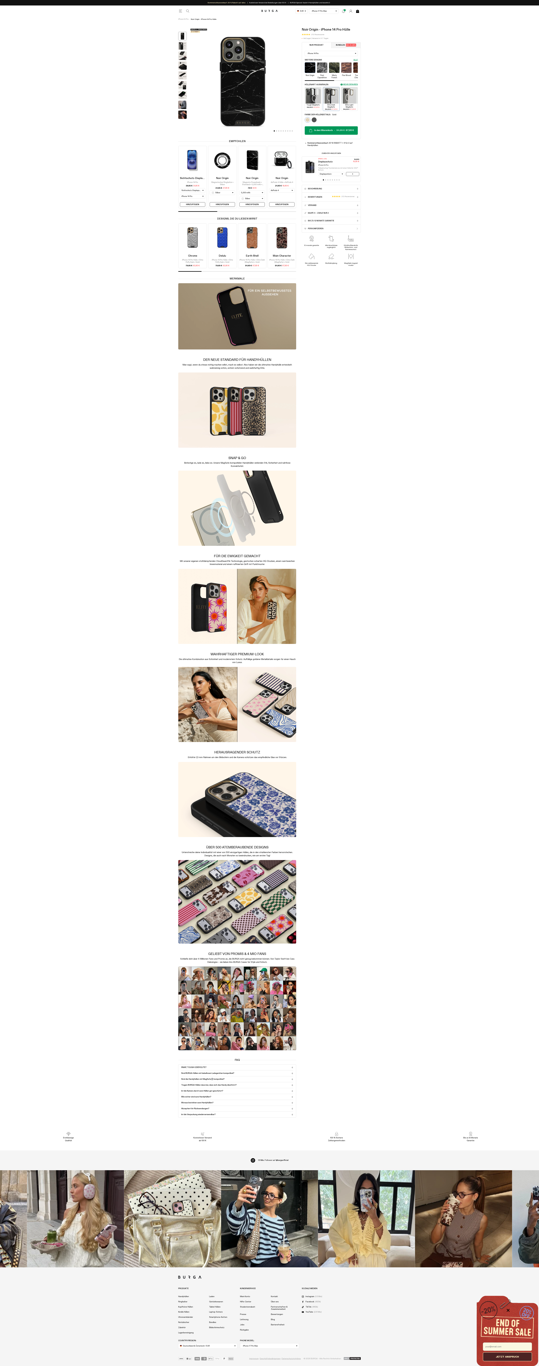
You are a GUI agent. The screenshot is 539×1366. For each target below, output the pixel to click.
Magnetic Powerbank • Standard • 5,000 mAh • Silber (252, 183)
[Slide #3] (281, 131)
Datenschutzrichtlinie (291, 1359)
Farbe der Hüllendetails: (320, 115)
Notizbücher (183, 1322)
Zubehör (182, 1328)
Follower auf (273, 1160)
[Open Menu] (180, 11)
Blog (273, 1320)
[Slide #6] (287, 131)
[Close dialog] (508, 1310)
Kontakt (274, 1297)
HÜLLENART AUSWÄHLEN (316, 85)
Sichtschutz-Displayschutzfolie (198, 178)
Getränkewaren (216, 1302)
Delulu (222, 256)
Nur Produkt (317, 45)
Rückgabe (244, 1330)
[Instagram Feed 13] (75, 1218)
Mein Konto (245, 1297)
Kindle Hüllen (183, 1312)
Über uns (275, 1302)
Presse (243, 1314)
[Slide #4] (283, 131)
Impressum (254, 1359)
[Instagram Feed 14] (172, 1218)
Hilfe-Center (245, 1302)
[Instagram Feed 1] (269, 1218)
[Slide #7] (290, 131)
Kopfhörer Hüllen (185, 1307)
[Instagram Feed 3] (463, 1218)
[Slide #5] (285, 131)
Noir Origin (222, 178)
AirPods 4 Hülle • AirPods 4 (282, 182)
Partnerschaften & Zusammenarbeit (279, 1308)
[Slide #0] (274, 131)
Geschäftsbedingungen (270, 1359)
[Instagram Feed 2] (366, 1218)
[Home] (269, 11)
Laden (211, 1297)
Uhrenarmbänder (185, 1317)
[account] (351, 11)
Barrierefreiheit (278, 1325)
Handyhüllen (183, 1297)
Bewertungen (277, 1314)
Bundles (346, 45)
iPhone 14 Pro (183, 19)
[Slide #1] (276, 131)
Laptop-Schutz (216, 1312)
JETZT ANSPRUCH (507, 1356)
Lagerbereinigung (186, 1333)
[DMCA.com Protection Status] (352, 1358)
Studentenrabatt (247, 1307)
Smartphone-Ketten (218, 1317)
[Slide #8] (292, 131)
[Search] (188, 11)
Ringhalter (182, 1302)
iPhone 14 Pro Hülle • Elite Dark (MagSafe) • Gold (252, 261)
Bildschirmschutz (216, 1328)
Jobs (242, 1325)
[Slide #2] (278, 131)
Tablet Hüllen (215, 1307)
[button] (313, 34)
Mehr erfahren (350, 84)
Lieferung (244, 1320)
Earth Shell (252, 256)
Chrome (192, 256)
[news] (343, 11)
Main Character (282, 256)
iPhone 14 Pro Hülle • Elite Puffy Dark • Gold (192, 261)
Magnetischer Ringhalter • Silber (222, 183)
